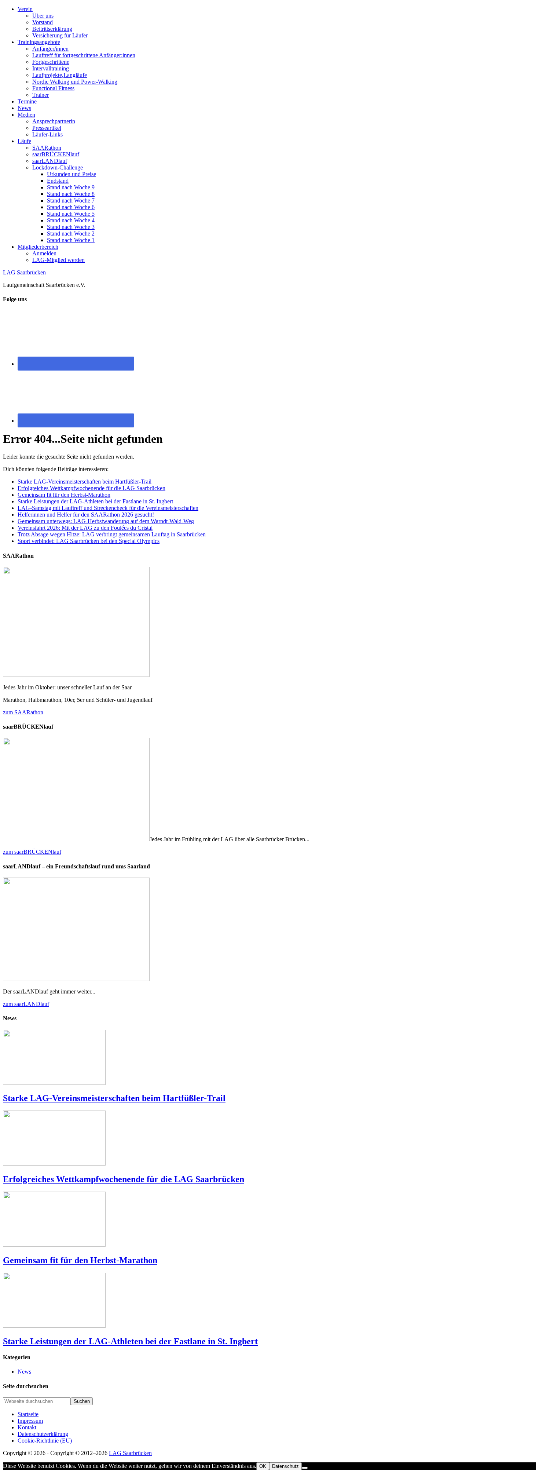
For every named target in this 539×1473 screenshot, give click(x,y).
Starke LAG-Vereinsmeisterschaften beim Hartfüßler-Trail (84, 481)
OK (262, 1466)
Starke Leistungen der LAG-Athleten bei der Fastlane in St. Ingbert (95, 501)
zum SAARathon (23, 712)
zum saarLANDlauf (26, 1004)
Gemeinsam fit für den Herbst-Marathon (64, 495)
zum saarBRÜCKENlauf (32, 852)
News (24, 1371)
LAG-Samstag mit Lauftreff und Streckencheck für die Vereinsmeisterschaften (108, 508)
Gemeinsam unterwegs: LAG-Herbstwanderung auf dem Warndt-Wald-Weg (106, 521)
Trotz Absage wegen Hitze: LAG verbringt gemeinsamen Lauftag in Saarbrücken (112, 534)
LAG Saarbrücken (24, 272)
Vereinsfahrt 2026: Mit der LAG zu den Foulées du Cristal (85, 528)
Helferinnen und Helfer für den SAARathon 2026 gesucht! (86, 514)
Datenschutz (285, 1466)
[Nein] (305, 1468)
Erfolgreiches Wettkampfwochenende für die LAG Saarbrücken (91, 488)
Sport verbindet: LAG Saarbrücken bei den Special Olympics (89, 541)
